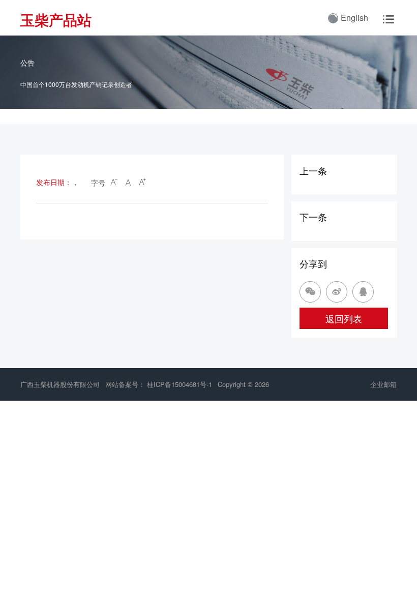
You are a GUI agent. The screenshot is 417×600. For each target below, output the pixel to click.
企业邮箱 (383, 384)
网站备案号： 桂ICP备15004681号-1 (159, 384)
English (354, 17)
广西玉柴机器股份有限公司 (60, 384)
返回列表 (343, 318)
